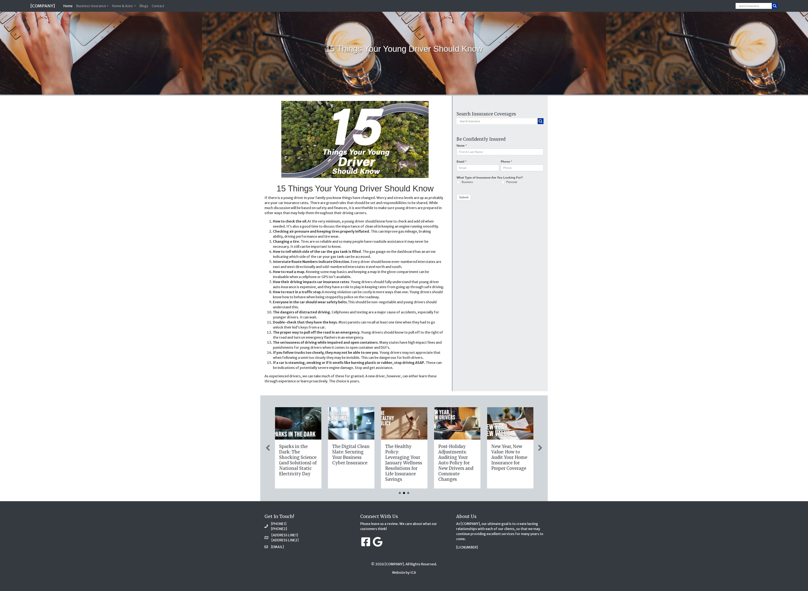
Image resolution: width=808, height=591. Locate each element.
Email (461, 161)
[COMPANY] (42, 5)
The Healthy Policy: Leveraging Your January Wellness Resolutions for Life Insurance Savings (403, 463)
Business (467, 182)
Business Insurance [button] (91, 6)
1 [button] (400, 493)
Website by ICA (404, 572)
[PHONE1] (278, 524)
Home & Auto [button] (122, 6)
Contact (158, 6)
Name (461, 145)
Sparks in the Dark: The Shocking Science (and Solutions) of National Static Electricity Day (297, 460)
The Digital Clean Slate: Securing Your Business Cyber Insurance (350, 454)
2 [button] (404, 493)
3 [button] (408, 493)
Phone (506, 161)
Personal (511, 182)
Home (68, 6)
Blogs (143, 6)
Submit (463, 197)
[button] (267, 447)
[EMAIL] (277, 547)
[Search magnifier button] (775, 6)
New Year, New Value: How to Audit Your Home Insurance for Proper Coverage (509, 457)
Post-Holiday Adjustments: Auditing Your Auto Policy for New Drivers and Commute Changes (455, 463)
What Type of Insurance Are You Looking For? (490, 177)
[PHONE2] (279, 529)
